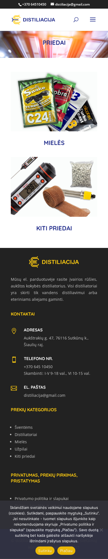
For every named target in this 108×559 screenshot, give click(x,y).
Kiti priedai (25, 456)
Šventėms (24, 427)
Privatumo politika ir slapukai (42, 498)
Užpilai (21, 449)
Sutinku (45, 550)
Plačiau (66, 550)
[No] (101, 530)
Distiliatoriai (26, 434)
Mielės (21, 441)
